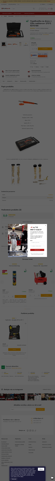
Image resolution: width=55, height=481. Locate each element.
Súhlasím (41, 469)
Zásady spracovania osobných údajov (37, 254)
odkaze (21, 476)
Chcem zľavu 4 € (37, 249)
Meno (31, 240)
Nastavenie (14, 479)
